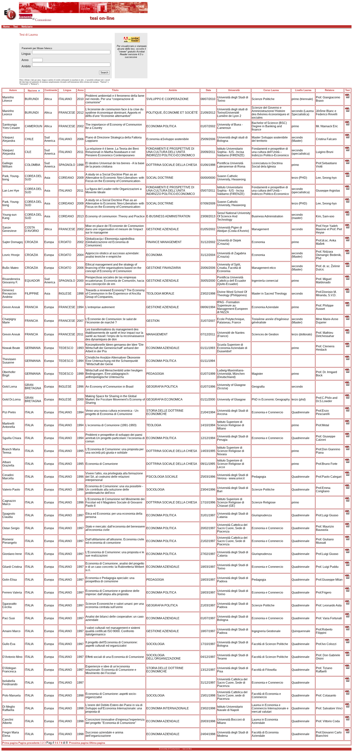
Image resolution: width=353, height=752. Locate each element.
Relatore (329, 90)
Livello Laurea (303, 90)
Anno (81, 90)
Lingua (67, 90)
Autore (13, 90)
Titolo (115, 90)
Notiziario (27, 26)
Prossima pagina (78, 743)
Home (6, 26)
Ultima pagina (97, 743)
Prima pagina (10, 743)
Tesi (15, 26)
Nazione (32, 90)
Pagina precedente (29, 743)
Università (234, 90)
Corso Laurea (271, 90)
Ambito (173, 90)
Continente (51, 90)
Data (208, 90)
